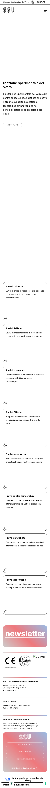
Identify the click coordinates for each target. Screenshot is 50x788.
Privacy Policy (25, 745)
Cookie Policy (25, 752)
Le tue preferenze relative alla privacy (27, 779)
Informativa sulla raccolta (16, 784)
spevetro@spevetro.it (17, 688)
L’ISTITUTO (13, 125)
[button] (45, 10)
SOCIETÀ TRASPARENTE (25, 759)
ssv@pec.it (11, 690)
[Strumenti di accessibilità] (11, 783)
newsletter (25, 633)
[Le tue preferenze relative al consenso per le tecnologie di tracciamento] (45, 783)
